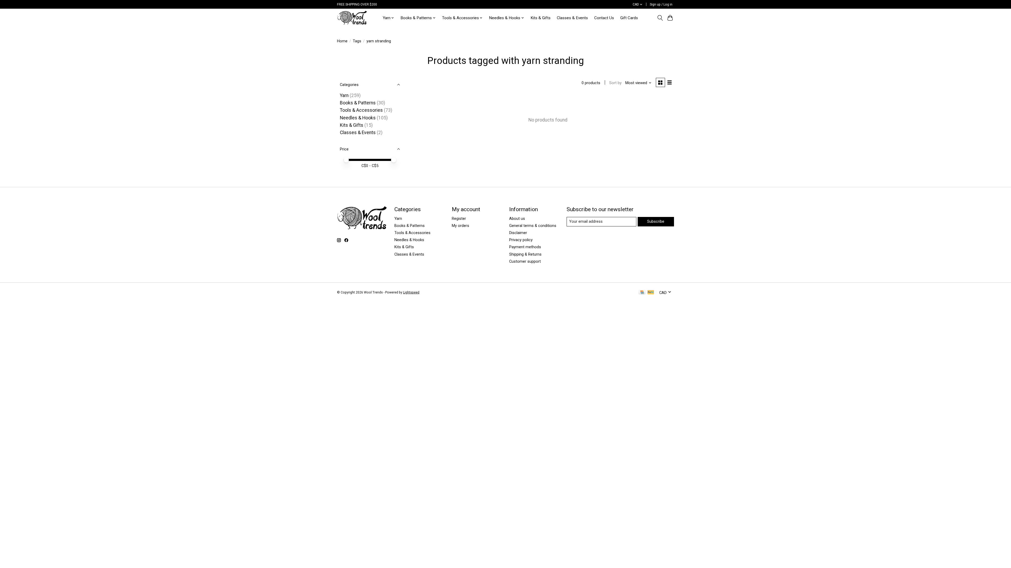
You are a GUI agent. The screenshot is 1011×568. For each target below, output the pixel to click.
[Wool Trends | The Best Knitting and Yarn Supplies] (352, 18)
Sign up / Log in (661, 4)
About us (517, 218)
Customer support (525, 261)
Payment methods (525, 247)
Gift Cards (629, 18)
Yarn (344, 95)
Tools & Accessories (361, 110)
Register (459, 218)
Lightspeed (411, 292)
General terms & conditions (532, 225)
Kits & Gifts (541, 18)
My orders (460, 225)
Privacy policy (521, 239)
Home (342, 41)
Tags (357, 41)
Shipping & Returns (525, 254)
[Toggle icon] (660, 18)
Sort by (615, 82)
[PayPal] (650, 292)
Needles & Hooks (358, 117)
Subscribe (655, 221)
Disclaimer (518, 232)
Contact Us (604, 18)
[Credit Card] (642, 292)
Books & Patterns (358, 102)
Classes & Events (572, 18)
